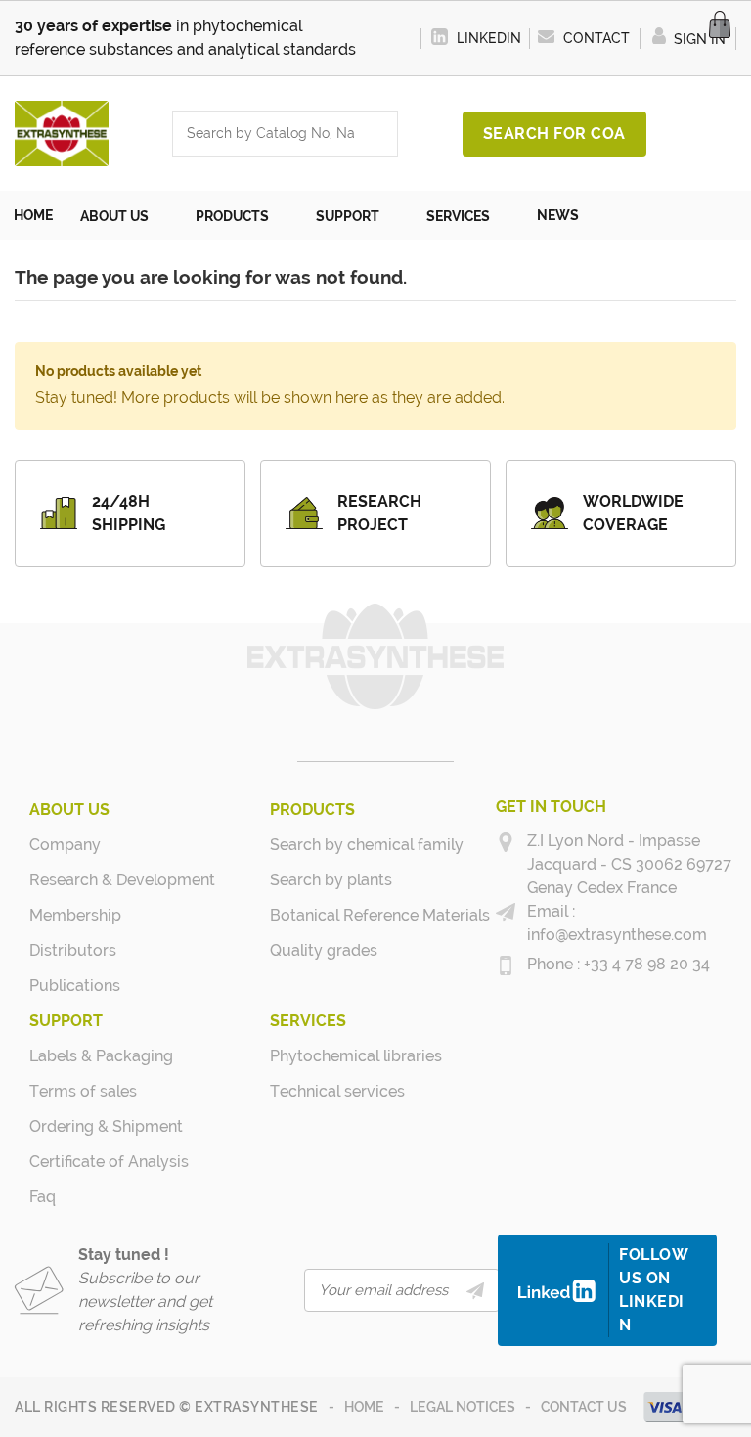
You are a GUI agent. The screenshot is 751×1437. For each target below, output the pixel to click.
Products (312, 809)
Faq (42, 1197)
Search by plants (323, 880)
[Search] (377, 134)
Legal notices (462, 1407)
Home (364, 1407)
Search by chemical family (323, 844)
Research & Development (82, 880)
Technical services (323, 1091)
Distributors (72, 950)
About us (69, 809)
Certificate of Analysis (82, 1161)
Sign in (698, 39)
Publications (74, 985)
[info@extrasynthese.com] (505, 912)
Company (65, 844)
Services (308, 1020)
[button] (124, 215)
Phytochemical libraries (323, 1056)
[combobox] (265, 134)
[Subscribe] (475, 1290)
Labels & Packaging (82, 1056)
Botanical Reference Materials (323, 915)
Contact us (584, 1407)
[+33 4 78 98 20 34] (505, 965)
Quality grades (323, 950)
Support (66, 1020)
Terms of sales (82, 1091)
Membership (75, 915)
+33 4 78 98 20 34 (645, 964)
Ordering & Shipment (82, 1126)
